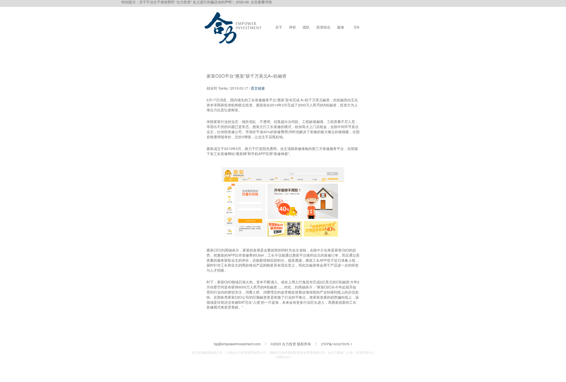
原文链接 (258, 88)
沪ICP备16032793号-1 (336, 344)
